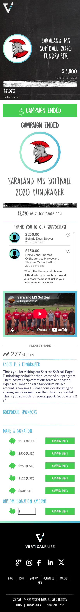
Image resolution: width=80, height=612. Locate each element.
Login (21, 578)
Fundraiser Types (55, 605)
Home (11, 578)
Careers (63, 578)
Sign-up (34, 578)
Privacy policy (34, 605)
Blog (40, 583)
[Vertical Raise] (8, 8)
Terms (19, 605)
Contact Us (48, 578)
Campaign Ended (42, 110)
